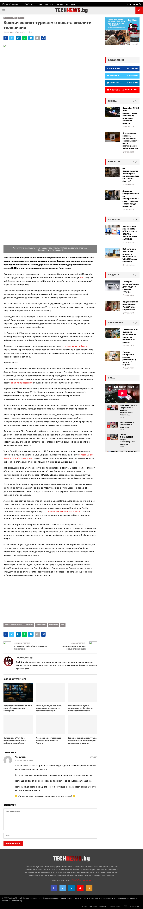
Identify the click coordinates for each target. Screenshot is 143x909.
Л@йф (15, 18)
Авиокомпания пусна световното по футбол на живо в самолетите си (80, 708)
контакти (49, 4)
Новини (21, 18)
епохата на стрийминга (76, 346)
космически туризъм (13, 625)
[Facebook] (54, 888)
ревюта (112, 101)
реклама (59, 4)
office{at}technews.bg (81, 880)
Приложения (115, 322)
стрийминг (41, 625)
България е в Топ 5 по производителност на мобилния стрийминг (14, 740)
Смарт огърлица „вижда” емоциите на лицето (74, 647)
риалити (29, 625)
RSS (125, 906)
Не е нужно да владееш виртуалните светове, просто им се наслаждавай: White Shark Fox (130, 141)
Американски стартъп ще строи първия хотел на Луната (48, 740)
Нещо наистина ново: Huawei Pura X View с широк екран (130, 306)
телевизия (53, 625)
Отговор (93, 757)
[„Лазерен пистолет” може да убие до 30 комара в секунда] (112, 285)
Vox (81, 277)
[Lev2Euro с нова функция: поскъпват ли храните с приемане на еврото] (112, 333)
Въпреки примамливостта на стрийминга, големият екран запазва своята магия (82, 740)
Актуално (7, 18)
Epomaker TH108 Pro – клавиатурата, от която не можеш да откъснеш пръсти (130, 115)
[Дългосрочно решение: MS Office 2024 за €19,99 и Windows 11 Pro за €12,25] (112, 230)
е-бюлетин (70, 4)
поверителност (115, 906)
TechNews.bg (9, 32)
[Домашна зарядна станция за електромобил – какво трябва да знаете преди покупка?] (112, 195)
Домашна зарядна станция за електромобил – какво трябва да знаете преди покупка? (130, 199)
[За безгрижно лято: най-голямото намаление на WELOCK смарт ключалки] (112, 253)
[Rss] (89, 888)
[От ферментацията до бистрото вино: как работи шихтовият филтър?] (112, 172)
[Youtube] (80, 888)
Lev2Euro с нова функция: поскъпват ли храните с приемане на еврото (130, 335)
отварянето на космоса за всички (63, 511)
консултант (114, 161)
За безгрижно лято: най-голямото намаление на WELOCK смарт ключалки (129, 255)
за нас (40, 4)
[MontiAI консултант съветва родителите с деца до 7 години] (112, 356)
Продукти (113, 275)
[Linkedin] (71, 888)
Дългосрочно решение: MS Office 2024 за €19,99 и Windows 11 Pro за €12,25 (129, 232)
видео (111, 378)
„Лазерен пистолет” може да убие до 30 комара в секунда (130, 286)
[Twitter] (62, 888)
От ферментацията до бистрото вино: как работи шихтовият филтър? (130, 174)
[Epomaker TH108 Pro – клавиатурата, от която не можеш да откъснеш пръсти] (112, 112)
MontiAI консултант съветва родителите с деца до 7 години (129, 358)
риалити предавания (21, 383)
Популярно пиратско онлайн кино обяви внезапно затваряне (17, 708)
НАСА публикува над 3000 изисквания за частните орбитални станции (49, 708)
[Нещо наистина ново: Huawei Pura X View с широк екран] (112, 306)
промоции (114, 219)
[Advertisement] (50, 599)
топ (62, 625)
